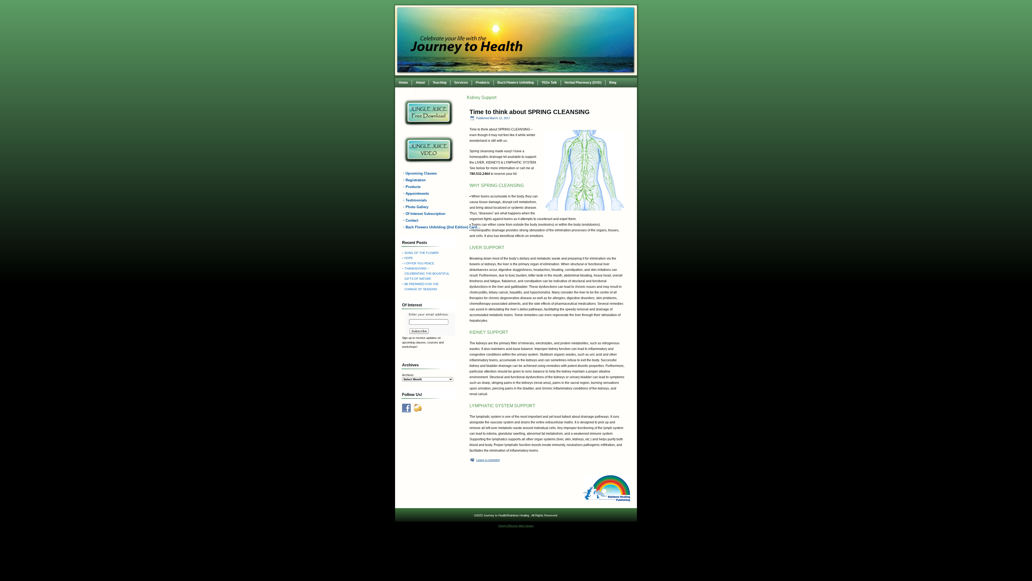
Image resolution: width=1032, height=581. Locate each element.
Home (403, 82)
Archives (408, 375)
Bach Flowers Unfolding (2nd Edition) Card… (432, 227)
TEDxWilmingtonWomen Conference (447, 92)
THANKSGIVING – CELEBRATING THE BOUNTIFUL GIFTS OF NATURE (426, 274)
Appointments (417, 194)
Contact (405, 92)
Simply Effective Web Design (516, 525)
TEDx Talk (549, 82)
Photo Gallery (417, 207)
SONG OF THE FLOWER (421, 252)
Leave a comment (488, 460)
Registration (416, 180)
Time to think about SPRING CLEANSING (530, 111)
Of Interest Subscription (425, 214)
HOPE (408, 258)
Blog (612, 82)
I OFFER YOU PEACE (419, 263)
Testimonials (416, 200)
